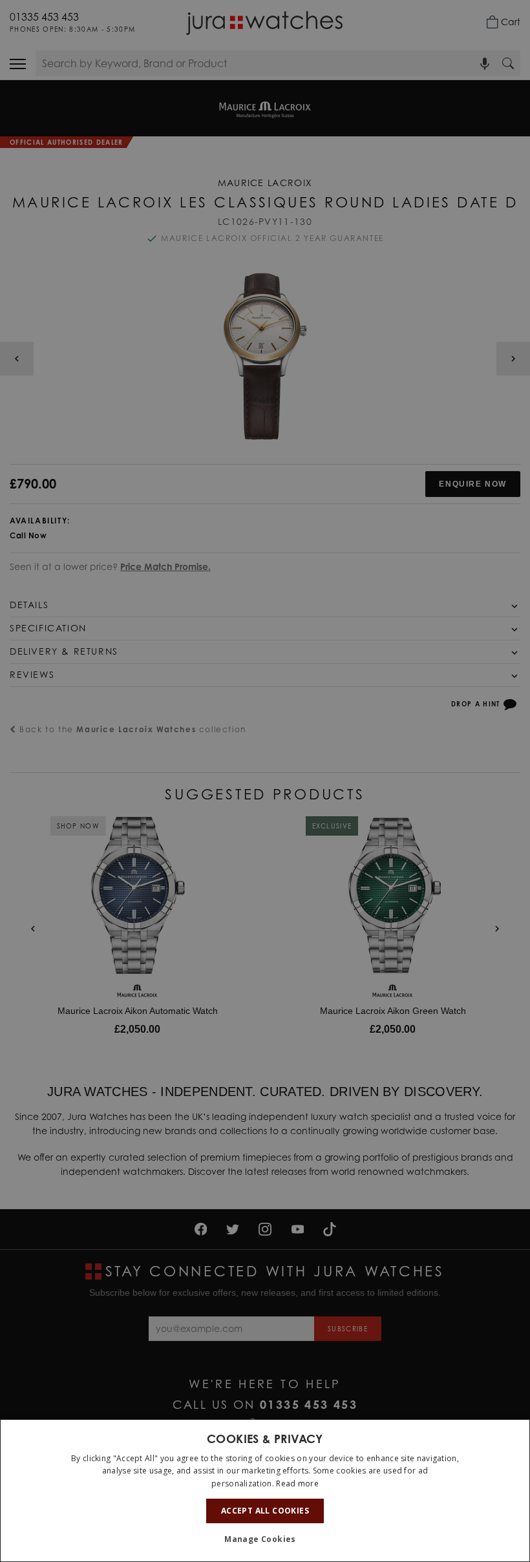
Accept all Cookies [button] (265, 1510)
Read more (297, 1483)
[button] (265, 1539)
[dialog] (265, 1490)
